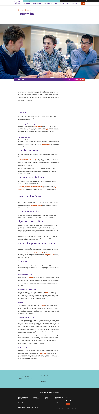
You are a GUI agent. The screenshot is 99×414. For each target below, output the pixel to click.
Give (68, 403)
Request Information (70, 399)
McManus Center (49, 129)
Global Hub (47, 292)
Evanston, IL (47, 399)
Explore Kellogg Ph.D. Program (25, 79)
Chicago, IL (47, 398)
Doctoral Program (25, 10)
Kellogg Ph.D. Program (75, 79)
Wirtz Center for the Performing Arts (35, 252)
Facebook (23, 407)
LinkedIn (19, 407)
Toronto (56, 401)
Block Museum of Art (49, 254)
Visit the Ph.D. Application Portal (28, 382)
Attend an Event (69, 400)
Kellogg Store (35, 399)
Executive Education (48, 3)
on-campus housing (37, 126)
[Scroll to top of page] (82, 408)
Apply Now (68, 397)
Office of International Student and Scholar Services (31, 186)
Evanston (43, 305)
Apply (83, 3)
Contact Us (35, 397)
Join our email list (44, 381)
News (56, 3)
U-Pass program (42, 353)
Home (69, 79)
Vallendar (56, 402)
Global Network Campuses (59, 397)
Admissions (74, 3)
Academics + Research (64, 3)
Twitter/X (32, 407)
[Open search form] (87, 1)
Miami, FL (46, 401)
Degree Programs (37, 3)
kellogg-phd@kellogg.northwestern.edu (48, 375)
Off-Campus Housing (46, 144)
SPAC (52, 235)
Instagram (28, 407)
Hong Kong (57, 399)
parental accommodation (42, 170)
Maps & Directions (36, 398)
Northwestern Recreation (36, 205)
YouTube (36, 407)
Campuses (46, 397)
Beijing (56, 398)
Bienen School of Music (34, 251)
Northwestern (30, 277)
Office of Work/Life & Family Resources (29, 159)
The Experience (27, 3)
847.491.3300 (20, 402)
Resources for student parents (38, 163)
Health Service (32, 204)
